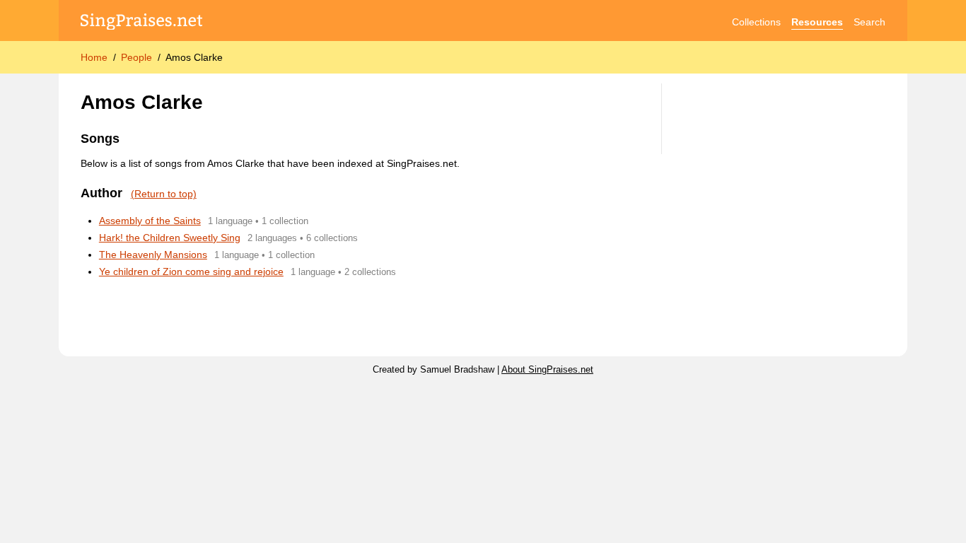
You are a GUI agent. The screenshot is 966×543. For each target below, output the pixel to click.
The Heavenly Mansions (153, 254)
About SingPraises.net (547, 370)
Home (94, 57)
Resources (817, 22)
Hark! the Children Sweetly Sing (169, 237)
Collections (756, 22)
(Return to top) (164, 193)
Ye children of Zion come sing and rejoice (191, 271)
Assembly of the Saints (150, 220)
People (136, 57)
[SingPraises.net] (142, 22)
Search (869, 22)
